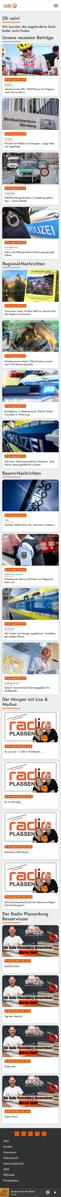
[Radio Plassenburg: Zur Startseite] (27, 5)
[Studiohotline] (44, 1133)
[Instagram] (30, 1133)
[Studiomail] (37, 1133)
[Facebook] (23, 1133)
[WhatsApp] (17, 1133)
